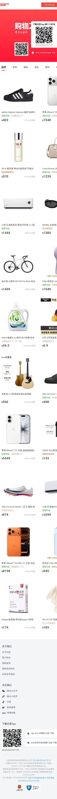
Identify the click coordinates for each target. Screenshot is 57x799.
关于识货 (6, 652)
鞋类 (15, 67)
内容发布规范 (8, 674)
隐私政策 (6, 663)
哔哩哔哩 (11, 713)
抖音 (9, 702)
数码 (47, 67)
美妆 (36, 67)
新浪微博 (11, 707)
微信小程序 (12, 696)
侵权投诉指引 (8, 669)
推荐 (3, 67)
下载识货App (49, 4)
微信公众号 (12, 691)
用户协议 (6, 658)
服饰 (26, 67)
